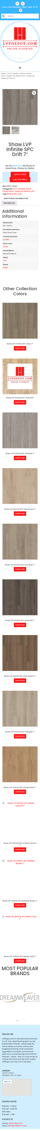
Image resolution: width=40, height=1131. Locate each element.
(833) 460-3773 (16, 1123)
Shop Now (20, 348)
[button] (20, 68)
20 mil (5, 247)
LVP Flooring (13, 74)
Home (3, 74)
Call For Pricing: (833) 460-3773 (20, 7)
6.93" (5, 261)
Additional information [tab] (16, 198)
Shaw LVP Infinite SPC (16, 76)
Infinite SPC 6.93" (14, 194)
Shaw (5, 268)
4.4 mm (6, 240)
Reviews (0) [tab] (9, 203)
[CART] (20, 10)
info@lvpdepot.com (17, 1126)
